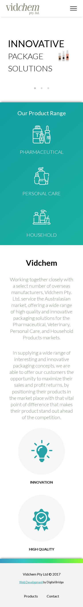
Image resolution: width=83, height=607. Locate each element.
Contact (53, 596)
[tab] (35, 88)
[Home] (23, 8)
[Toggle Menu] (74, 8)
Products (31, 596)
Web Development (31, 582)
